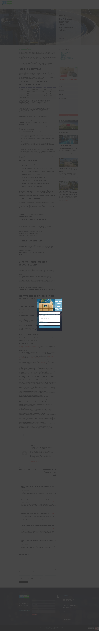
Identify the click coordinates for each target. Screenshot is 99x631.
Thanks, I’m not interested (49, 331)
